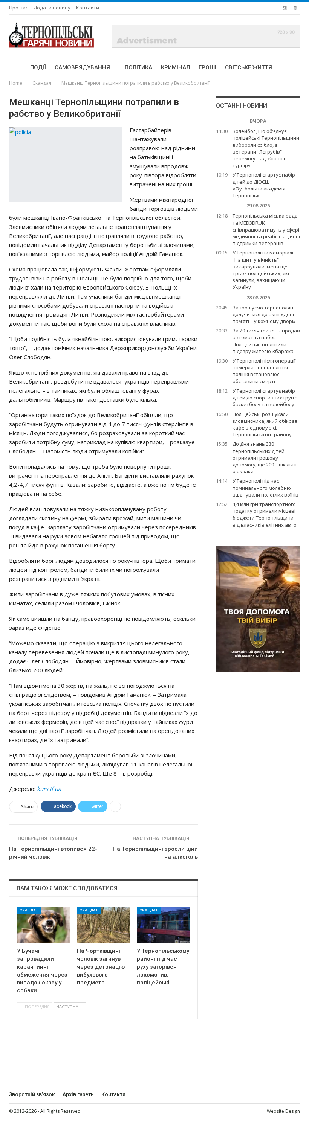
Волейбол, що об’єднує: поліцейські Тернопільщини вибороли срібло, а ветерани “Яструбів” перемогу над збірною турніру (266, 148)
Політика (138, 67)
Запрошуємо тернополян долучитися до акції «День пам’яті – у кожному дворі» (264, 314)
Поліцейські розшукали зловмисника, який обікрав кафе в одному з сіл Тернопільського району (265, 424)
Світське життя (248, 67)
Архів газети (78, 1094)
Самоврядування (82, 67)
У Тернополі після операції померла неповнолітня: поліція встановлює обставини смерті (264, 371)
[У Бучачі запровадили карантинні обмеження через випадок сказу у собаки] (43, 925)
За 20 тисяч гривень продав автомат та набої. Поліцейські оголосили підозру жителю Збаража (266, 341)
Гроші (207, 67)
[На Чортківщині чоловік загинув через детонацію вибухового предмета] (103, 925)
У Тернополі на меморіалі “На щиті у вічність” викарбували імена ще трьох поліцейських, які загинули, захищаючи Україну (263, 269)
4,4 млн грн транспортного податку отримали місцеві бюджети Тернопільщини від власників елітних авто (265, 514)
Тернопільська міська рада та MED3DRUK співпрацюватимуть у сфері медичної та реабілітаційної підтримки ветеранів (266, 229)
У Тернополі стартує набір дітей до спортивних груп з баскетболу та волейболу (265, 397)
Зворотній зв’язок (32, 1094)
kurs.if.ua (49, 788)
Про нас (18, 7)
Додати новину (52, 7)
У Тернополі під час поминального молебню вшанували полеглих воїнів (265, 487)
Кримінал (175, 67)
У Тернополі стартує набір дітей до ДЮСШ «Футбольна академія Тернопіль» (264, 185)
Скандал (29, 910)
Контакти (87, 7)
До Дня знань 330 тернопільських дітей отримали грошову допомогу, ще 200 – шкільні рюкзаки (265, 457)
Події (38, 67)
